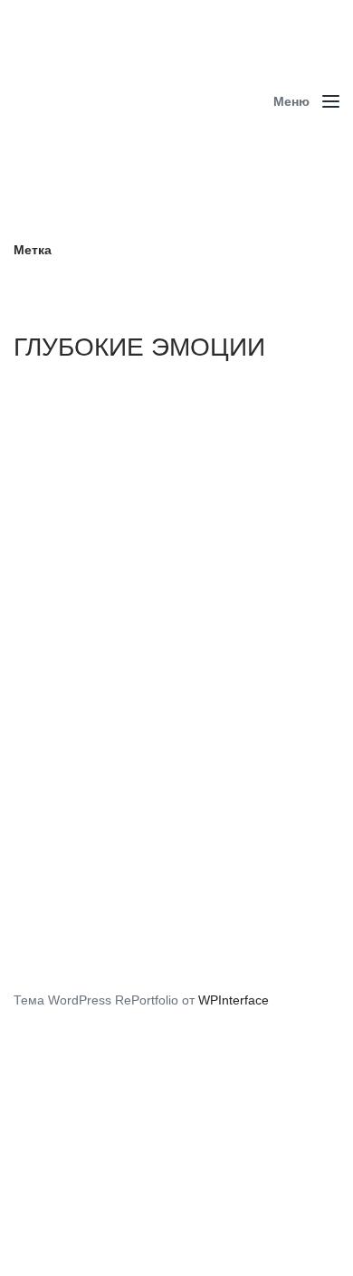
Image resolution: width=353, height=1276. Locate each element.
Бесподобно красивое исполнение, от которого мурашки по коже (182, 775)
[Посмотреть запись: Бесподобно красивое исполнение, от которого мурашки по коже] (176, 568)
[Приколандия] (131, 102)
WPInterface (233, 1000)
